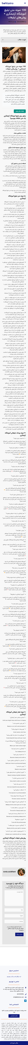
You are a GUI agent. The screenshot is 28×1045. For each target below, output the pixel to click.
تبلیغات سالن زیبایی (20, 111)
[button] (2, 39)
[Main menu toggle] (25, 3)
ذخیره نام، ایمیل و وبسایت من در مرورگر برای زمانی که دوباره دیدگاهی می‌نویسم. (15, 928)
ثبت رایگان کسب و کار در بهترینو (14, 976)
